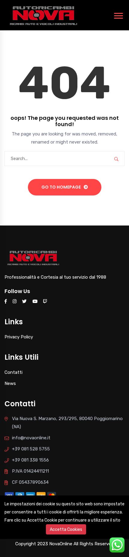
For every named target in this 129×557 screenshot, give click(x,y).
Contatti (13, 372)
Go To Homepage (61, 187)
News (10, 383)
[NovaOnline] (43, 14)
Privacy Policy (18, 337)
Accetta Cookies (66, 529)
